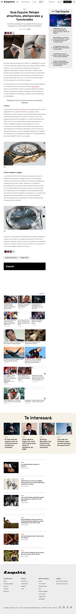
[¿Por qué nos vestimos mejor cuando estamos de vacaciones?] (64, 429)
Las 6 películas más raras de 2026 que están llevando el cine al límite (61, 48)
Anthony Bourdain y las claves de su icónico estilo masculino (45, 443)
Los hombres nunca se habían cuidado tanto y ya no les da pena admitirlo (61, 55)
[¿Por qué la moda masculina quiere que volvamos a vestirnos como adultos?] (11, 500)
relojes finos (24, 257)
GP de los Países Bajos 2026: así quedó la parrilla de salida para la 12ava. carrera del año (61, 63)
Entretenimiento (26, 2)
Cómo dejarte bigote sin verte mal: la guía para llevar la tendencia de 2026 (29, 444)
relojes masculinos (11, 257)
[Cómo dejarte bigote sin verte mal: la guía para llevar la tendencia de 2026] (29, 429)
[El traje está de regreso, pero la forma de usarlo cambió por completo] (12, 429)
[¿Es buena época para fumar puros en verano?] (11, 539)
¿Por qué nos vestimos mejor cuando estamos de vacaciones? (64, 442)
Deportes (59, 2)
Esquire (29, 29)
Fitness (34, 2)
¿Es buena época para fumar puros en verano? (32, 536)
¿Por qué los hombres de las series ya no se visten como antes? (32, 553)
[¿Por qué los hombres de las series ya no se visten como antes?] (11, 555)
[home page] (9, 2)
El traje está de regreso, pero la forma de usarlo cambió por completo (11, 443)
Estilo (17, 2)
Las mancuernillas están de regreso (30, 465)
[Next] (44, 152)
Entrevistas (52, 2)
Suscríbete (67, 2)
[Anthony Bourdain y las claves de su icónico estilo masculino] (47, 429)
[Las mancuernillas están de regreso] (11, 467)
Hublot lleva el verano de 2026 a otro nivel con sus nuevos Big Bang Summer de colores (32, 482)
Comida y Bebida (41, 2)
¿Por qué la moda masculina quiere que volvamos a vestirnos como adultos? (32, 498)
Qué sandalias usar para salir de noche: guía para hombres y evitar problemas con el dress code (32, 521)
